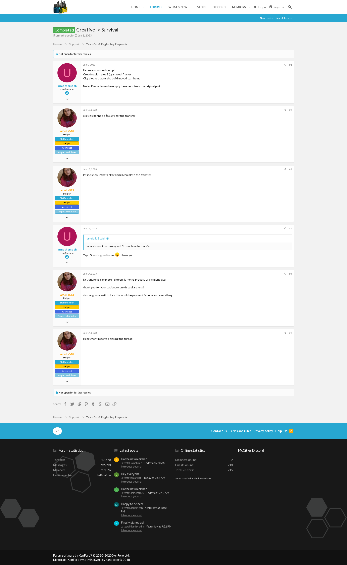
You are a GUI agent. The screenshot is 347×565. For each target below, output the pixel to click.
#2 (290, 109)
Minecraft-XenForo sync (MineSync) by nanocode (91, 559)
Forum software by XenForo (91, 555)
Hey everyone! (131, 474)
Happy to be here (132, 504)
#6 (290, 332)
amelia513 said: (96, 238)
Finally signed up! (132, 522)
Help (278, 431)
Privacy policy (263, 431)
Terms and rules (240, 431)
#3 (290, 169)
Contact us (219, 431)
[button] (144, 7)
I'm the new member (134, 459)
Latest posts (129, 450)
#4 (290, 228)
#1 (290, 64)
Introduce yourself (131, 466)
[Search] (290, 7)
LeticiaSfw (104, 475)
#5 (290, 273)
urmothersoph (64, 35)
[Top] (285, 431)
